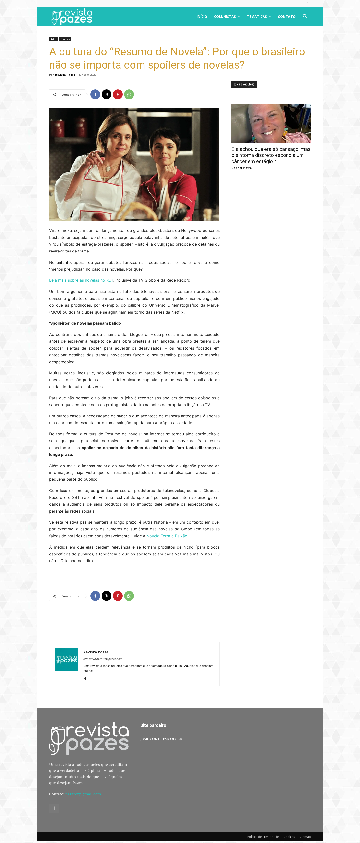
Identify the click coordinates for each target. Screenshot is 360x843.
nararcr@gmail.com (83, 794)
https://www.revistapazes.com (102, 659)
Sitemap (305, 837)
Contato (287, 16)
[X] (106, 94)
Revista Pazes (65, 74)
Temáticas (257, 16)
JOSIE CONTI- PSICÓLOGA (161, 738)
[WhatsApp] (129, 94)
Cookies (289, 837)
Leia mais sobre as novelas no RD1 (81, 280)
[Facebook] (307, 3)
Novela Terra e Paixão (166, 535)
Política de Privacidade (263, 837)
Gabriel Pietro (241, 168)
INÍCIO (202, 16)
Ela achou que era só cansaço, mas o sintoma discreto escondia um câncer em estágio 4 (271, 155)
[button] (305, 17)
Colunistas (225, 16)
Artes (53, 39)
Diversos (65, 39)
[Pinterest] (118, 94)
